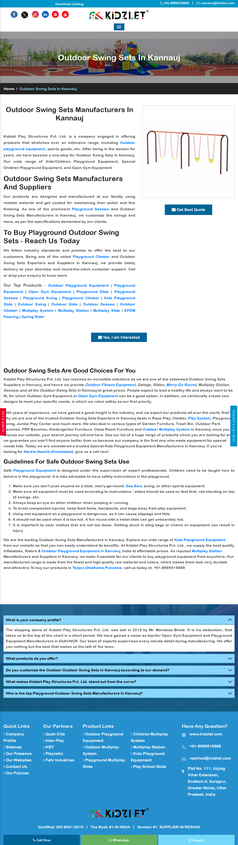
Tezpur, (78, 568)
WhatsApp (120, 840)
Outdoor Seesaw (99, 304)
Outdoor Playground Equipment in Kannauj (81, 551)
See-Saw (134, 486)
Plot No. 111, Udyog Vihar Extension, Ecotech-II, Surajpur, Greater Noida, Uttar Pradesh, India (207, 781)
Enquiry (197, 840)
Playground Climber (91, 256)
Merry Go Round (181, 385)
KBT (49, 747)
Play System (199, 418)
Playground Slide (92, 291)
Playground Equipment (34, 470)
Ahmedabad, (62, 451)
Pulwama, (114, 568)
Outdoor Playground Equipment (78, 285)
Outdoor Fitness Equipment (110, 385)
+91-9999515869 (176, 3)
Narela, (30, 451)
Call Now (43, 840)
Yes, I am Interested (121, 337)
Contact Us (16, 766)
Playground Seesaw (90, 209)
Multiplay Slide (106, 310)
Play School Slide (149, 766)
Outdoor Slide (64, 304)
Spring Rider (33, 317)
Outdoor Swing (32, 304)
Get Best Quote (190, 209)
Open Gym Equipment (50, 291)
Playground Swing (40, 298)
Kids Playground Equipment (200, 540)
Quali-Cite (55, 734)
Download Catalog (69, 4)
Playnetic (54, 753)
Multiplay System (38, 310)
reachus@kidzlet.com (218, 3)
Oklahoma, (95, 568)
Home (9, 89)
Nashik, (44, 451)
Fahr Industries (59, 760)
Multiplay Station (73, 310)
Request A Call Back (233, 426)
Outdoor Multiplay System (166, 429)
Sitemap (13, 747)
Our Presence (18, 753)
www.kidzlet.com (205, 734)
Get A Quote (3, 421)
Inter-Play (54, 740)
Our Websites (18, 760)
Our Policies (17, 773)
